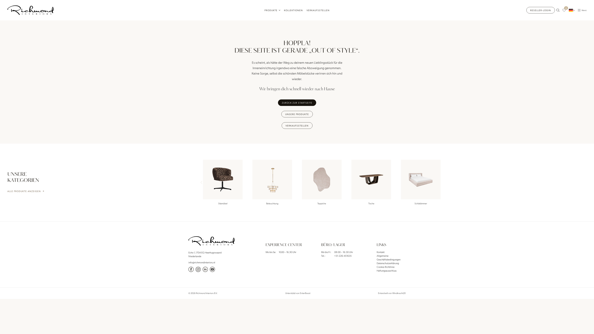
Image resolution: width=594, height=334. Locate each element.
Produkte (271, 10)
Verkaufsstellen (318, 10)
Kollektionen (293, 10)
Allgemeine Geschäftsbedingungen (388, 257)
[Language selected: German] (571, 10)
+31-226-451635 (343, 255)
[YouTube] (212, 269)
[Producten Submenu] (280, 10)
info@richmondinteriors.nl (201, 262)
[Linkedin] (205, 269)
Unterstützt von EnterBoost (297, 293)
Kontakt (381, 252)
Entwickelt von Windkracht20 (392, 293)
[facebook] (191, 269)
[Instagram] (198, 269)
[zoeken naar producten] (558, 10)
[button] (442, 183)
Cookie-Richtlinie (385, 266)
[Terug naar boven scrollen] (587, 327)
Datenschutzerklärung (388, 263)
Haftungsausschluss (386, 270)
